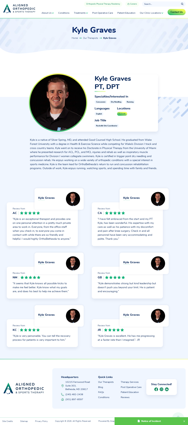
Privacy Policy (41, 421)
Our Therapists (90, 38)
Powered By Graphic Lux (109, 421)
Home (75, 38)
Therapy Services (130, 382)
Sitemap (24, 421)
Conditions (63, 13)
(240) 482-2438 (74, 394)
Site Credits (7, 421)
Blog (100, 387)
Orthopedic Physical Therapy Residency (103, 4)
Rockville (122, 114)
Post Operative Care (102, 13)
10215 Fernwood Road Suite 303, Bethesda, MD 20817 (77, 385)
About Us (47, 13)
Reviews (125, 397)
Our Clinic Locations (150, 13)
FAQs (101, 392)
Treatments (80, 13)
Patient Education (126, 13)
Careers (133, 4)
